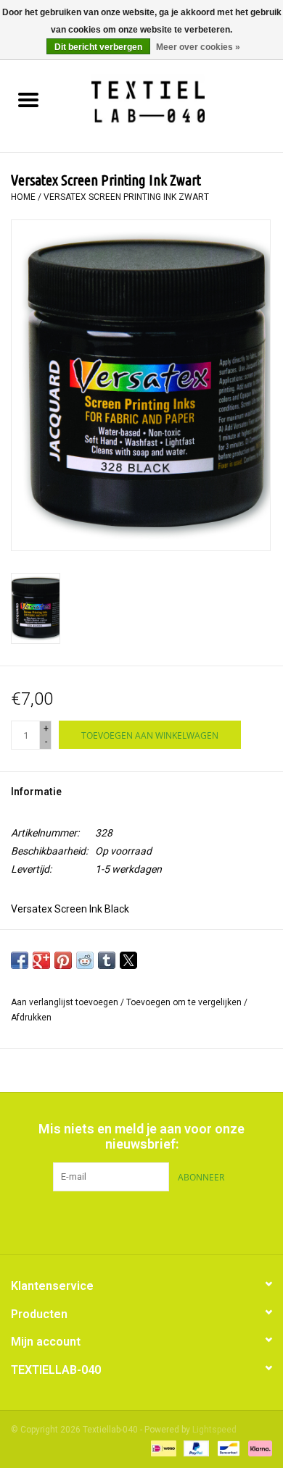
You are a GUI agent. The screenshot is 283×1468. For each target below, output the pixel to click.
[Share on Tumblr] (106, 960)
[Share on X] (128, 960)
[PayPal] (195, 1448)
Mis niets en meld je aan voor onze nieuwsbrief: (141, 1136)
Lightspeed (214, 1430)
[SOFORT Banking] (257, 1448)
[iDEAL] (162, 1448)
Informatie (36, 791)
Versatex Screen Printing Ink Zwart (126, 197)
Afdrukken (31, 1017)
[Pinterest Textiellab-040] (141, 1221)
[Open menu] (28, 99)
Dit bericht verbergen (98, 47)
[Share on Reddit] (85, 960)
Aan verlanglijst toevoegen (65, 1002)
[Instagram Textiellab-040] (167, 1221)
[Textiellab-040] (169, 101)
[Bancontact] (227, 1448)
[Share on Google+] (41, 960)
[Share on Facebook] (19, 960)
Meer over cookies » (198, 47)
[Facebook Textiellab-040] (116, 1221)
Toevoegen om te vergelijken (185, 1002)
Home (23, 197)
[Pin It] (63, 960)
